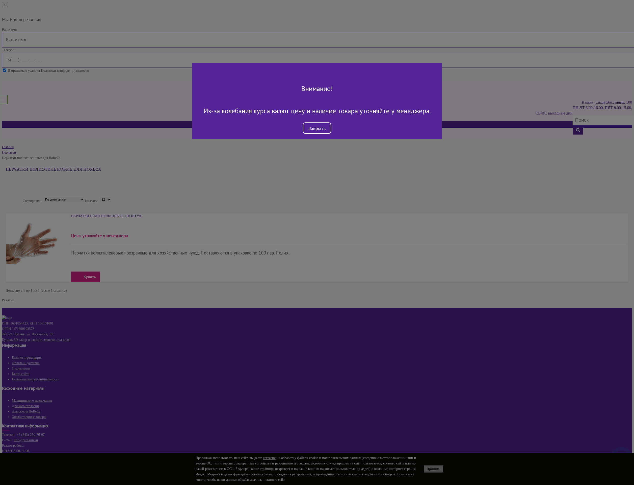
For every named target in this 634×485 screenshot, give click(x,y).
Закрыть (317, 128)
